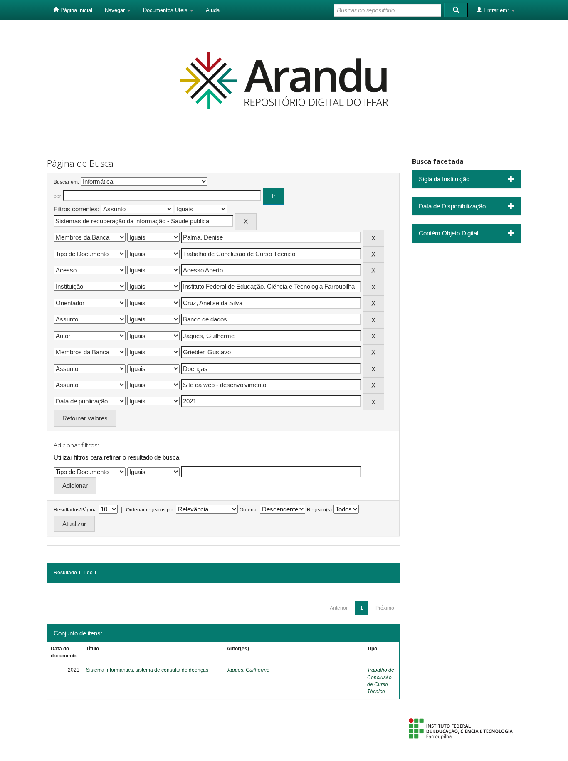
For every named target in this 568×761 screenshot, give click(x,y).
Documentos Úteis (166, 10)
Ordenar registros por (150, 510)
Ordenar (249, 510)
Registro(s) (319, 510)
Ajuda (213, 10)
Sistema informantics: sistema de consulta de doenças (147, 670)
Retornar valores (85, 418)
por (57, 196)
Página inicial (75, 10)
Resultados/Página (75, 510)
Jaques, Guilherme (248, 670)
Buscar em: (66, 182)
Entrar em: (496, 10)
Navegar (115, 10)
